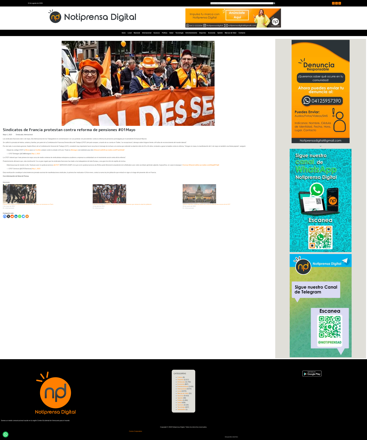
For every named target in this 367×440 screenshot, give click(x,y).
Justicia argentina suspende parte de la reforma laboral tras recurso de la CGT (206, 204)
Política (164, 33)
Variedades (181, 409)
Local (130, 33)
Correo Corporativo (135, 431)
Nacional (137, 33)
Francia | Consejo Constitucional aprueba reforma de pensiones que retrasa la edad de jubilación (122, 204)
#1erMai (38, 150)
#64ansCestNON (100, 150)
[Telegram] (23, 216)
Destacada (19, 134)
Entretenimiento (191, 33)
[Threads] (339, 3)
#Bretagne (74, 150)
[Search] (274, 3)
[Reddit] (12, 216)
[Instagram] (333, 3)
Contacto (242, 33)
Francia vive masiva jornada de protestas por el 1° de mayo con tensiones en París (28, 204)
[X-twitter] (336, 3)
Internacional (146, 33)
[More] (27, 216)
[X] (8, 216)
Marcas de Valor (230, 33)
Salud (171, 33)
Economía (211, 33)
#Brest (27, 150)
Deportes (202, 33)
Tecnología (179, 33)
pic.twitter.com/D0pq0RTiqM (209, 165)
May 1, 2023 (36, 153)
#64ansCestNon (194, 165)
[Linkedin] (16, 216)
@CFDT (56, 165)
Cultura (179, 377)
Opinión (220, 33)
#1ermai (185, 165)
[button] (5, 434)
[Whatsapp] (19, 216)
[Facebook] (4, 216)
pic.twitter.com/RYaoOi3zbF (115, 150)
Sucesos (156, 33)
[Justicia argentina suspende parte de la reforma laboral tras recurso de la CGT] (227, 193)
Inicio (124, 33)
